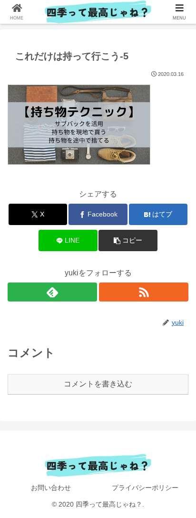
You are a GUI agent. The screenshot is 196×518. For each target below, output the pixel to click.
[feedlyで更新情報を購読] (52, 292)
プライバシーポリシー (145, 487)
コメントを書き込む (98, 384)
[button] (127, 240)
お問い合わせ (51, 487)
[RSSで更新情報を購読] (143, 292)
